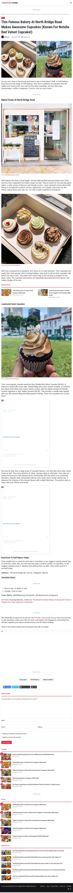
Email (3, 727)
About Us (42, 886)
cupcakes (23, 679)
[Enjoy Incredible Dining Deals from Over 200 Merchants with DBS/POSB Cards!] (6, 757)
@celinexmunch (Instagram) (12, 265)
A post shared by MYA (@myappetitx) (25, 464)
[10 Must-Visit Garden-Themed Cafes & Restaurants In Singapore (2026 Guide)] (6, 772)
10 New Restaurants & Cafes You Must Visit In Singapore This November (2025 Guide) (59, 293)
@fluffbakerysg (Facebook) (12, 175)
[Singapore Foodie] (9, 2)
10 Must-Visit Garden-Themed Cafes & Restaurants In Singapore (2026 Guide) (33, 770)
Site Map (69, 886)
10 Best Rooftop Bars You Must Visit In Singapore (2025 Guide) (29, 828)
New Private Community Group (43, 618)
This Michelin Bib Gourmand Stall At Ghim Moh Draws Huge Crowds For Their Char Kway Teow (37, 863)
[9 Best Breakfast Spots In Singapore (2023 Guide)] (6, 779)
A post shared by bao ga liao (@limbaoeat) (25, 551)
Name (3, 720)
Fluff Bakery (35, 679)
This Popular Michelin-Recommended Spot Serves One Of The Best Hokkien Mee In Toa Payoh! (38, 850)
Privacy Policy (54, 886)
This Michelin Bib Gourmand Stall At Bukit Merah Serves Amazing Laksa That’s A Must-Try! (36, 857)
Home (4, 14)
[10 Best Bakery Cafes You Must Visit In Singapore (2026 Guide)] (6, 292)
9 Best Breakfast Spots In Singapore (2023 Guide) (25, 778)
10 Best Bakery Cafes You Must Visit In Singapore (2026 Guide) (29, 762)
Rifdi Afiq (7, 37)
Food (8, 14)
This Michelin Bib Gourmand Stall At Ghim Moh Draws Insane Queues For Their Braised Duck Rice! (38, 870)
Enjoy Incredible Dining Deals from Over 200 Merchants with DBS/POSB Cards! (33, 754)
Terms (48, 886)
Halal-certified (48, 679)
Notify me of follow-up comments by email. (15, 733)
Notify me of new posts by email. (12, 737)
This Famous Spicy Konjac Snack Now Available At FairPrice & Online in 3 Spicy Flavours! (36, 784)
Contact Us (62, 886)
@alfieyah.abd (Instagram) (12, 378)
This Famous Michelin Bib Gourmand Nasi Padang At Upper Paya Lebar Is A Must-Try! (35, 876)
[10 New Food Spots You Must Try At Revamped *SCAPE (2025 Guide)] (6, 838)
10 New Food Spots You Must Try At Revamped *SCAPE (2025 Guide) (30, 836)
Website (40, 727)
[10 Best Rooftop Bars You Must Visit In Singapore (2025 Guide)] (6, 830)
